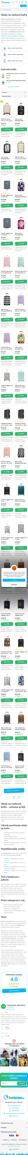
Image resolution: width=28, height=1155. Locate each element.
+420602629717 (15, 1108)
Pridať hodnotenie (14, 991)
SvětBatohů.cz (6, 1140)
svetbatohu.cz (15, 1116)
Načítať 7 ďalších (12, 791)
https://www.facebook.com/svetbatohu (15, 1113)
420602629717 (15, 1110)
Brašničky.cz (14, 1140)
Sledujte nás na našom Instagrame (14, 1045)
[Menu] (26, 2)
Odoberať (22, 1083)
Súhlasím (15, 580)
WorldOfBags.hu (23, 1140)
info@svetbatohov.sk (15, 1105)
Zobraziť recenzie (11, 1009)
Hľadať (23, 6)
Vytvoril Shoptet (15, 1149)
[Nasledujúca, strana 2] (14, 797)
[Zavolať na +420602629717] (17, 2)
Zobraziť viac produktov (13, 87)
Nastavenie (14, 585)
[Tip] (7, 109)
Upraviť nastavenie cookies (14, 1146)
